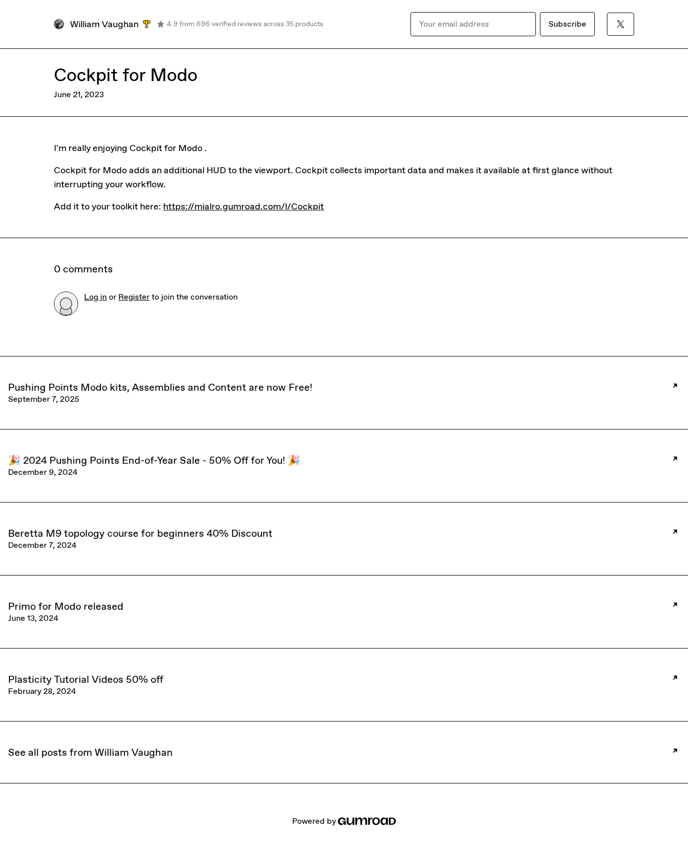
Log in (95, 297)
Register (134, 297)
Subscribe (567, 24)
